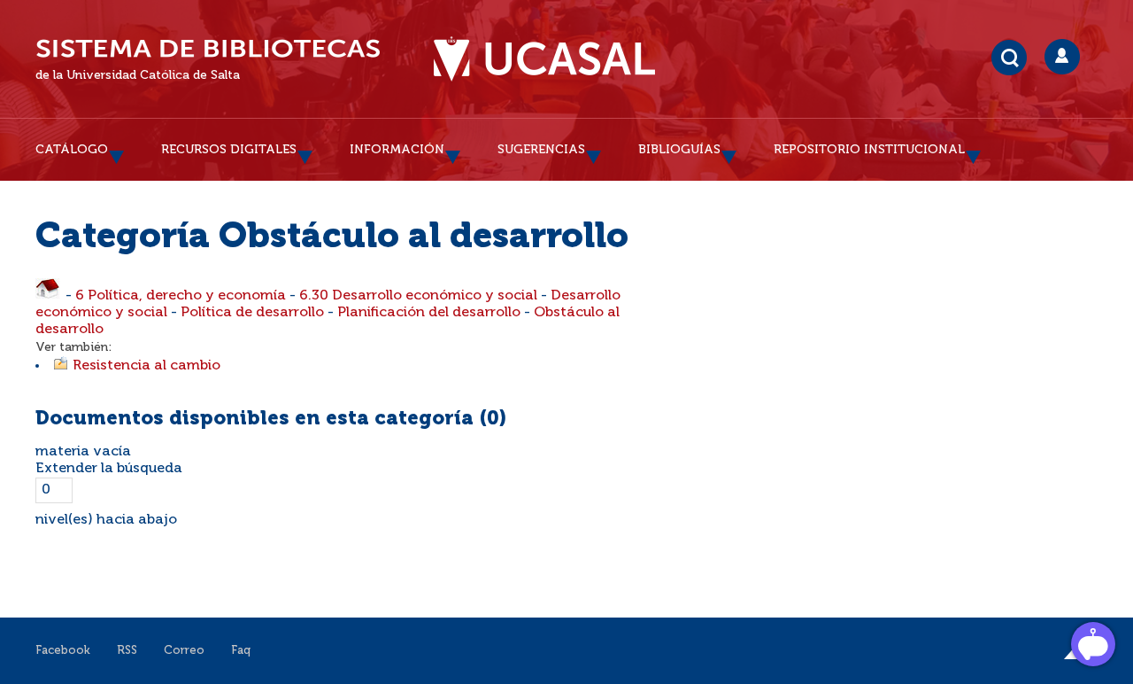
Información (397, 150)
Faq (240, 651)
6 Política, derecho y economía (180, 296)
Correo (184, 651)
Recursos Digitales (229, 150)
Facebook (62, 651)
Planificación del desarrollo (428, 313)
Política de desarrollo (252, 313)
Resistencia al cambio (146, 366)
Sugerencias (541, 150)
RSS (127, 651)
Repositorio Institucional (869, 150)
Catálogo (71, 150)
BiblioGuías (679, 150)
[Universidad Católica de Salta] (544, 59)
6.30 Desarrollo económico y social (418, 296)
